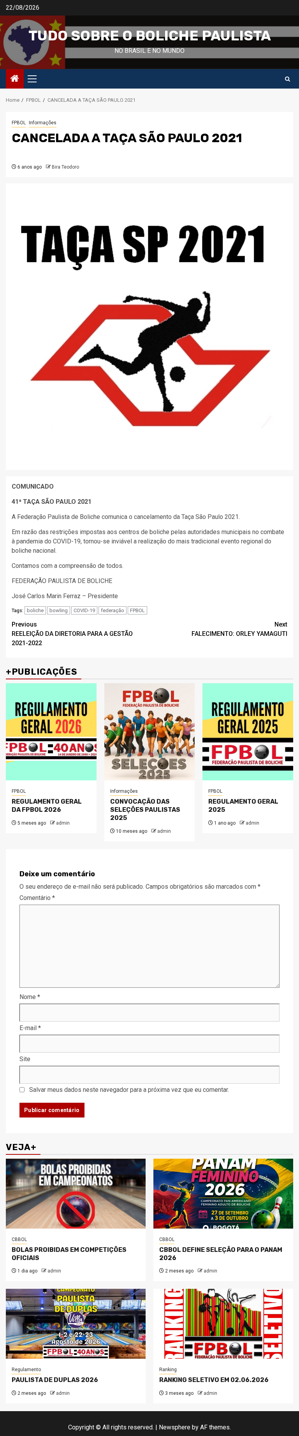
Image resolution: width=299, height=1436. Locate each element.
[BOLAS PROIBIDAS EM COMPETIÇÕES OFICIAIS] (76, 1194)
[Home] (15, 79)
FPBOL (19, 122)
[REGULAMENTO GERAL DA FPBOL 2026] (51, 731)
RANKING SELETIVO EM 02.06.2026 (214, 1380)
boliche (35, 610)
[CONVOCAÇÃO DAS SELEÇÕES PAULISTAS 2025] (149, 731)
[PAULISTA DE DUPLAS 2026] (76, 1324)
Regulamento (26, 1369)
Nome (29, 997)
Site (24, 1059)
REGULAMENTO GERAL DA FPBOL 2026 (47, 805)
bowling (58, 610)
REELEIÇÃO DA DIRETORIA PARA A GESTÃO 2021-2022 (72, 634)
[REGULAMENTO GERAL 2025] (247, 731)
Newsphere (174, 1427)
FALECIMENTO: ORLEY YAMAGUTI (239, 629)
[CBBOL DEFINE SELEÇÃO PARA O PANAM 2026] (223, 1194)
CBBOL (19, 1239)
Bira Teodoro (65, 167)
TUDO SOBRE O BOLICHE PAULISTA (149, 35)
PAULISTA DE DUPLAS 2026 (55, 1380)
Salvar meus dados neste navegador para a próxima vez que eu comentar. (129, 1089)
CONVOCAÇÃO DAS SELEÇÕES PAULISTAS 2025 (145, 810)
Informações (42, 122)
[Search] (287, 79)
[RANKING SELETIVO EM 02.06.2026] (223, 1324)
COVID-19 (84, 610)
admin (63, 823)
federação (112, 610)
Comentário (37, 898)
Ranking (168, 1369)
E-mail (30, 1028)
